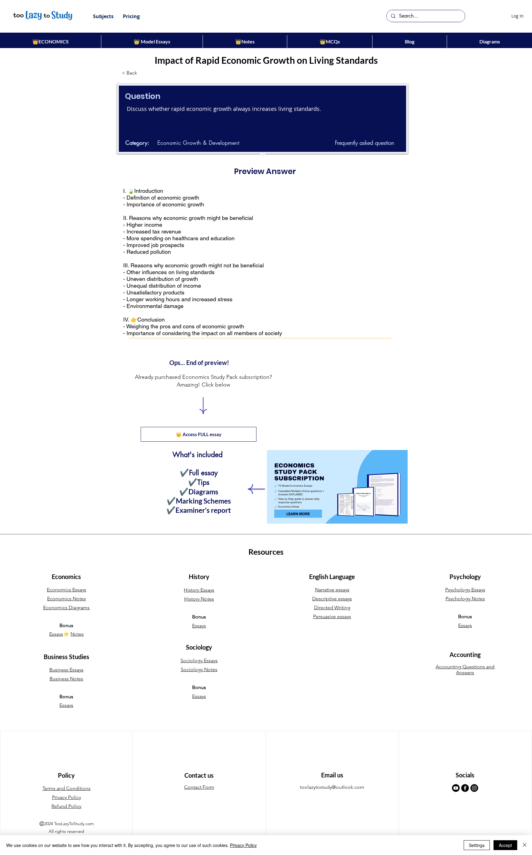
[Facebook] (465, 788)
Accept (505, 845)
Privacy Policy (243, 845)
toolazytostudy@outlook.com (332, 787)
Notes (77, 634)
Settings (477, 845)
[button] (103, 16)
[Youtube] (456, 788)
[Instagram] (474, 788)
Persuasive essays (332, 616)
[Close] (524, 845)
